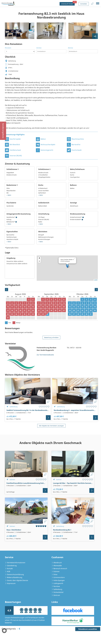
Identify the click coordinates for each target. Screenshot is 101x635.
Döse (55, 574)
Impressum (11, 583)
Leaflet (95, 280)
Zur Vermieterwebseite (45, 355)
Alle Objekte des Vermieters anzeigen (51, 426)
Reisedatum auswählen (87, 629)
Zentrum (56, 595)
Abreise (70, 48)
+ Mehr (9, 195)
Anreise (38, 48)
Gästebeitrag (12, 565)
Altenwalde (57, 565)
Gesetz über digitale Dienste (17, 580)
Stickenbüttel (58, 592)
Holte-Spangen (59, 580)
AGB (8, 571)
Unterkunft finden (68, 3)
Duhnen (56, 571)
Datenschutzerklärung (15, 574)
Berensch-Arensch (60, 568)
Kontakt (10, 568)
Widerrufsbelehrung (14, 577)
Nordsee (56, 586)
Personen (8, 48)
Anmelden (83, 4)
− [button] (39, 261)
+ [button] (39, 258)
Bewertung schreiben (51, 337)
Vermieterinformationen (16, 562)
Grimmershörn (59, 577)
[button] (4, 630)
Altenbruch (57, 562)
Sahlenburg (57, 589)
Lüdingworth (58, 583)
